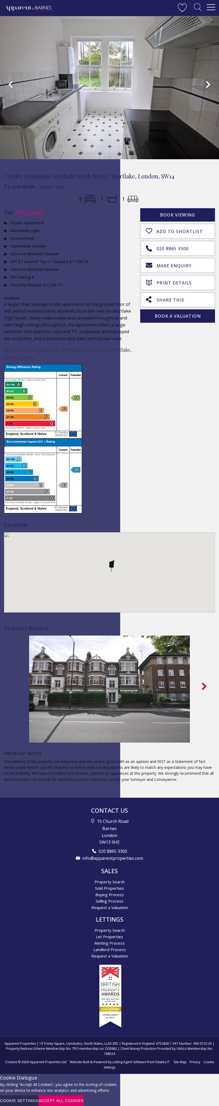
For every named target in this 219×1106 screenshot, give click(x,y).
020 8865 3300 (173, 249)
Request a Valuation (109, 907)
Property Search (110, 881)
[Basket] (182, 7)
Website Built (79, 1062)
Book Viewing (177, 215)
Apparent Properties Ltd (48, 1062)
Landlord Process (109, 949)
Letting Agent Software (129, 1062)
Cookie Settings (19, 1101)
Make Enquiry (174, 266)
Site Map (180, 1062)
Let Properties (109, 936)
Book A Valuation (178, 316)
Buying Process (109, 894)
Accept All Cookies (61, 1101)
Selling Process (109, 901)
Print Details (174, 283)
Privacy (195, 1062)
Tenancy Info (51, 186)
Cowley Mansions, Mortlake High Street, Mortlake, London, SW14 (89, 176)
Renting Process (109, 943)
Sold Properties (109, 888)
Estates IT (162, 1062)
